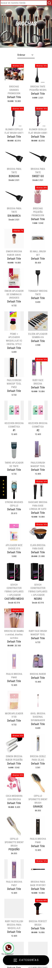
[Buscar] (49, 2)
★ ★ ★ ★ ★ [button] (3, 487)
